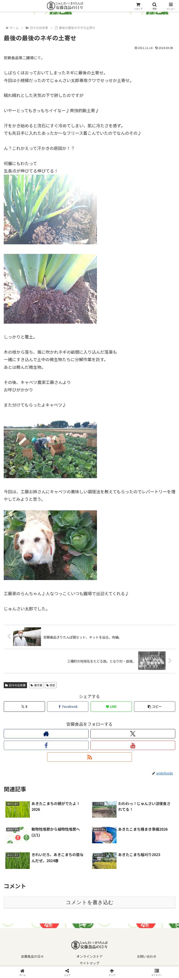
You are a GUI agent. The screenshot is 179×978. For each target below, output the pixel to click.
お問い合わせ (146, 956)
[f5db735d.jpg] (50, 322)
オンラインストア (89, 956)
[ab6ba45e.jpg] (50, 476)
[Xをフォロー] (132, 733)
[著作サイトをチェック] (46, 733)
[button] (154, 706)
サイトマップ (89, 963)
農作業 (38, 685)
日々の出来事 (17, 685)
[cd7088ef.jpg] (50, 578)
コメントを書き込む (90, 902)
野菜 (52, 685)
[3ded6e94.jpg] (50, 242)
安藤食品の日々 (32, 956)
